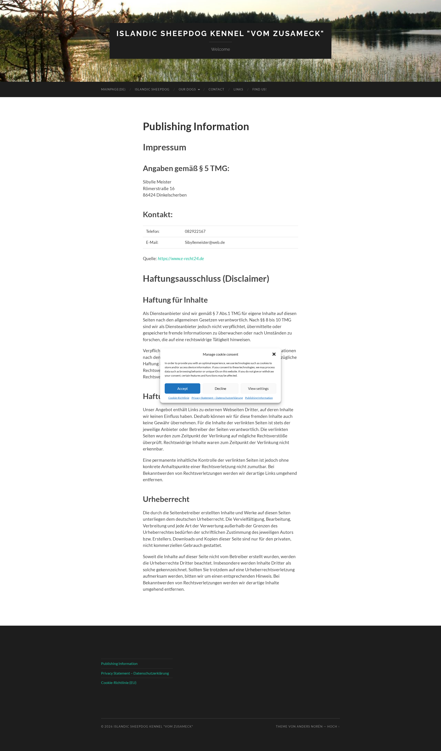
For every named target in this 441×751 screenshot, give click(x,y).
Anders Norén (310, 726)
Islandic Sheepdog (152, 89)
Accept (182, 388)
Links (238, 89)
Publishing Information (259, 397)
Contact (216, 89)
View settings (258, 388)
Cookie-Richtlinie (178, 397)
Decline (220, 388)
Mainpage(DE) (113, 89)
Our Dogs (187, 89)
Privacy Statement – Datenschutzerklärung (217, 397)
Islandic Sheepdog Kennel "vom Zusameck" (220, 33)
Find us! (259, 89)
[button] (274, 354)
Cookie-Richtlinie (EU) (118, 682)
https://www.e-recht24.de (181, 258)
